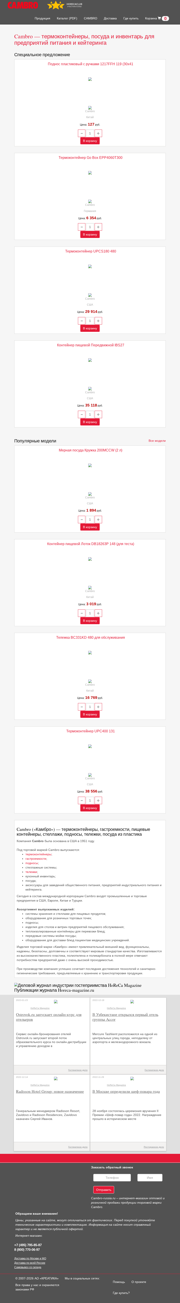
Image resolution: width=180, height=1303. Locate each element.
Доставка (110, 18)
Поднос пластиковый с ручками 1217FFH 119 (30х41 (90, 64)
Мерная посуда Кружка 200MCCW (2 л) (90, 450)
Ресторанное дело (154, 1147)
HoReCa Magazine (40, 1008)
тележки (31, 872)
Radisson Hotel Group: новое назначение (50, 1091)
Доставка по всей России (29, 1262)
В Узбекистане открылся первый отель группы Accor (125, 1017)
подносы (31, 863)
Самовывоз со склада (27, 1267)
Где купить (131, 18)
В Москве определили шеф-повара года (126, 1091)
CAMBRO (90, 18)
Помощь (120, 1282)
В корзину (90, 141)
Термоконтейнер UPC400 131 (90, 731)
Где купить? (121, 1293)
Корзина (156, 18)
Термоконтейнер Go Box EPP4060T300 (90, 158)
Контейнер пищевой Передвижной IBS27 (90, 345)
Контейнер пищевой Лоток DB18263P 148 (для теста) (90, 544)
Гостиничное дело (78, 1070)
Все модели (157, 440)
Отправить (103, 1190)
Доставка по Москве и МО (30, 1258)
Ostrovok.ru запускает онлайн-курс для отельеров (48, 1017)
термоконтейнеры (38, 854)
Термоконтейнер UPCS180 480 (90, 251)
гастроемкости (35, 858)
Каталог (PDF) (67, 18)
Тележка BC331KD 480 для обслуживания (90, 637)
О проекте (138, 1282)
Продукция (42, 18)
